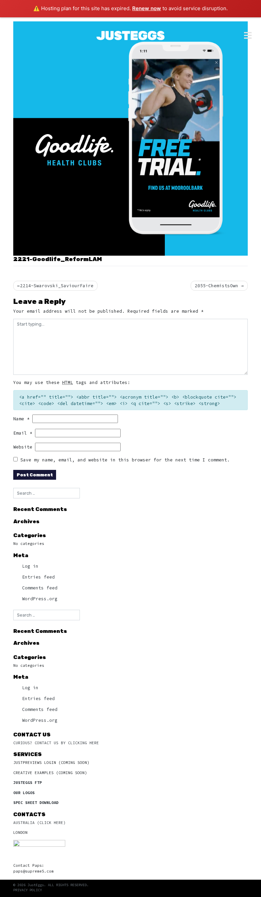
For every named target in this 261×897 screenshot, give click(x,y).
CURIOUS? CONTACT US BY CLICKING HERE (56, 742)
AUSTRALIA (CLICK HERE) (39, 822)
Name (21, 418)
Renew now (146, 8)
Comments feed (39, 587)
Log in (30, 566)
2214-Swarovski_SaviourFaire (56, 285)
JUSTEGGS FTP (27, 782)
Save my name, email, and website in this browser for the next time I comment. (125, 459)
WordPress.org (39, 598)
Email (22, 433)
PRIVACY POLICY (27, 890)
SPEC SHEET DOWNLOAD (35, 802)
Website (22, 447)
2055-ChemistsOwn (216, 285)
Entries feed (38, 577)
